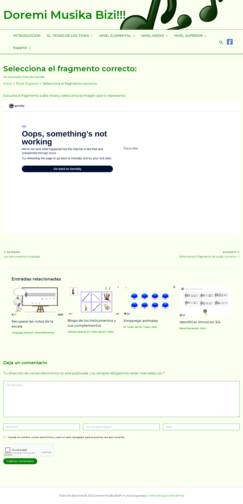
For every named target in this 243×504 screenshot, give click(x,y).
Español (20, 48)
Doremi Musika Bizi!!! (64, 15)
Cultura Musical (77, 331)
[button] (221, 41)
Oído (154, 327)
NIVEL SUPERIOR (188, 36)
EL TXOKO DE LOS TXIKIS (68, 36)
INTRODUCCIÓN (26, 36)
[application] (91, 36)
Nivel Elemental (44, 332)
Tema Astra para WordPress (166, 495)
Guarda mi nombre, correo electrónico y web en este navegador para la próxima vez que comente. (66, 437)
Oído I (203, 328)
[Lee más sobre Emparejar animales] (150, 300)
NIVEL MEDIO (152, 36)
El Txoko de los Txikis (100, 331)
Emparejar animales (141, 321)
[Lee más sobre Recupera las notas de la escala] (37, 300)
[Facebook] (229, 41)
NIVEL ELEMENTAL (115, 36)
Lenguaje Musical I (23, 332)
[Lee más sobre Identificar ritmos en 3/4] (205, 301)
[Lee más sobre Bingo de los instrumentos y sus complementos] (94, 300)
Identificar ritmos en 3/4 (200, 322)
